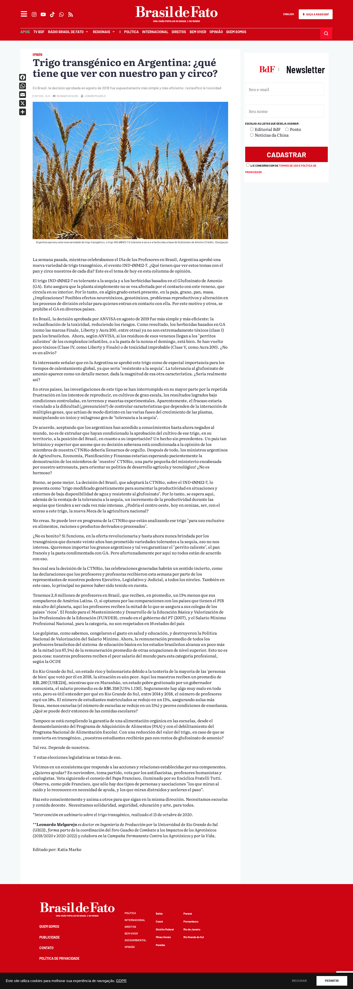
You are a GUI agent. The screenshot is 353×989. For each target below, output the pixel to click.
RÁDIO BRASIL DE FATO (66, 32)
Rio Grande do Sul (193, 937)
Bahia (159, 913)
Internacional (155, 32)
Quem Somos (236, 32)
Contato (46, 948)
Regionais (101, 32)
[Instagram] (34, 14)
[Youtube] (43, 14)
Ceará (159, 921)
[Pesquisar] (326, 33)
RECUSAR (299, 981)
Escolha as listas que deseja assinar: (272, 123)
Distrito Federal (165, 929)
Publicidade (49, 937)
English (288, 14)
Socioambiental (135, 940)
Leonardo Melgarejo (95, 95)
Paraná (187, 913)
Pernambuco (190, 921)
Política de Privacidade (59, 958)
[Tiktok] (52, 14)
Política (131, 32)
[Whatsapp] (61, 14)
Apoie (25, 32)
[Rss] (70, 14)
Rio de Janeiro (191, 929)
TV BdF (38, 32)
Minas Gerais (163, 937)
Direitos (179, 32)
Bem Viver (198, 32)
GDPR (121, 981)
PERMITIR (332, 981)
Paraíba (160, 945)
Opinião (216, 32)
